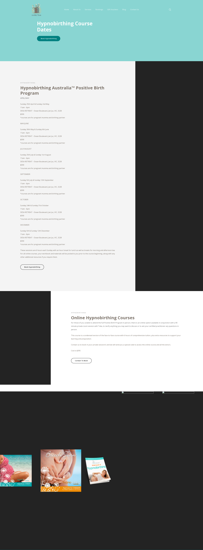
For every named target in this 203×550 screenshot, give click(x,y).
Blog (124, 9)
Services (88, 9)
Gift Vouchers (112, 9)
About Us (77, 9)
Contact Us (134, 9)
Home (66, 9)
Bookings (99, 9)
